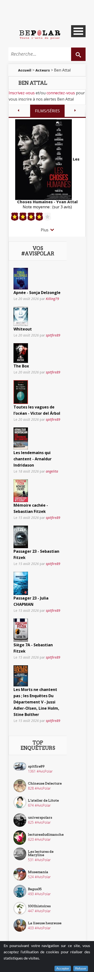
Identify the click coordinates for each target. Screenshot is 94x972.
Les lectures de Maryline (41, 853)
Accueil (24, 70)
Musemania (38, 872)
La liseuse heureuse (44, 923)
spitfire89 (53, 335)
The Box (21, 366)
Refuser (80, 968)
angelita (52, 471)
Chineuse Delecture (45, 783)
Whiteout (22, 329)
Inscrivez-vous (22, 93)
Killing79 (52, 298)
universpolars (40, 817)
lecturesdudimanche (46, 834)
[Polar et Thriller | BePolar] (40, 34)
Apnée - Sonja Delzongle (36, 292)
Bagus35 (35, 889)
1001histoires (39, 906)
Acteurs (42, 70)
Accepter (62, 968)
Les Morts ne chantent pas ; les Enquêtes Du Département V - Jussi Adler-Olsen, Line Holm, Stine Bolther (36, 702)
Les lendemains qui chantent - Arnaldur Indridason (32, 459)
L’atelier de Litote (43, 800)
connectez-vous (61, 93)
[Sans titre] (20, 278)
